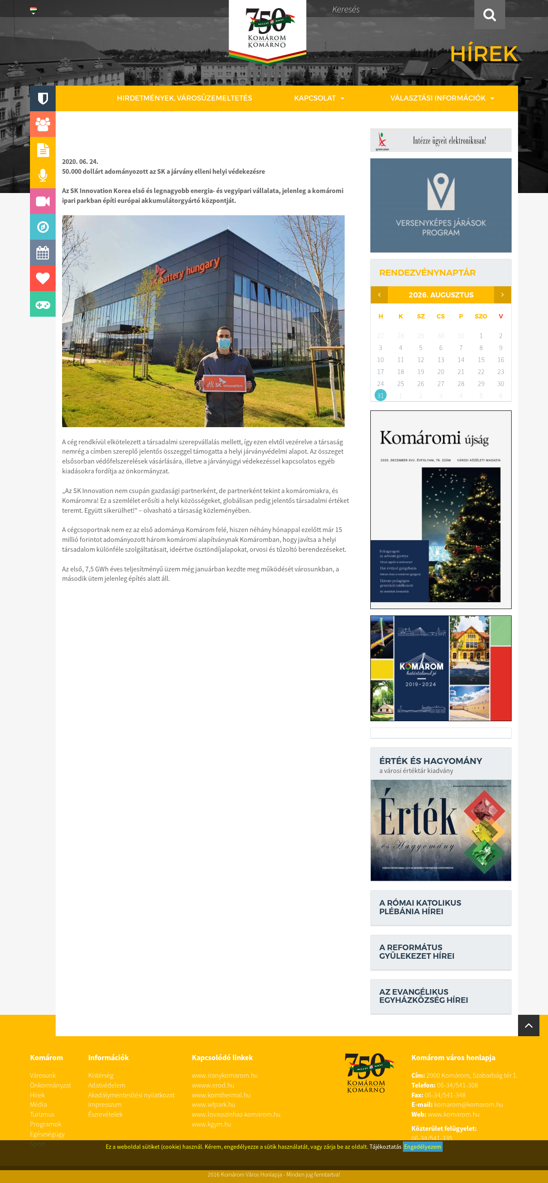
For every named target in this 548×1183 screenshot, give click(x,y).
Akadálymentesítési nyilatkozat (131, 1095)
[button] (33, 8)
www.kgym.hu (211, 1124)
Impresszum (105, 1104)
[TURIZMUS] (43, 227)
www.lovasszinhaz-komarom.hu (236, 1114)
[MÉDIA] (43, 201)
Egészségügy (47, 1133)
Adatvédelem (106, 1085)
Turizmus (42, 1114)
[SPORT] (43, 304)
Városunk (43, 1075)
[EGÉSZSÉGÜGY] (43, 278)
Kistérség (100, 1075)
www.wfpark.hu (213, 1104)
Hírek (37, 1095)
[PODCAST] (43, 175)
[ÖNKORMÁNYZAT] (43, 124)
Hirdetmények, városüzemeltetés (184, 98)
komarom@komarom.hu (468, 1104)
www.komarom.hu (454, 1114)
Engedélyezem (422, 1146)
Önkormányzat (50, 1085)
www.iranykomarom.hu (225, 1075)
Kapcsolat (315, 98)
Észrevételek (105, 1114)
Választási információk (437, 98)
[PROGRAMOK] (43, 252)
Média (38, 1104)
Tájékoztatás (385, 1146)
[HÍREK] (43, 150)
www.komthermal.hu (221, 1095)
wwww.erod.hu (213, 1085)
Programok (45, 1124)
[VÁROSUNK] (43, 98)
